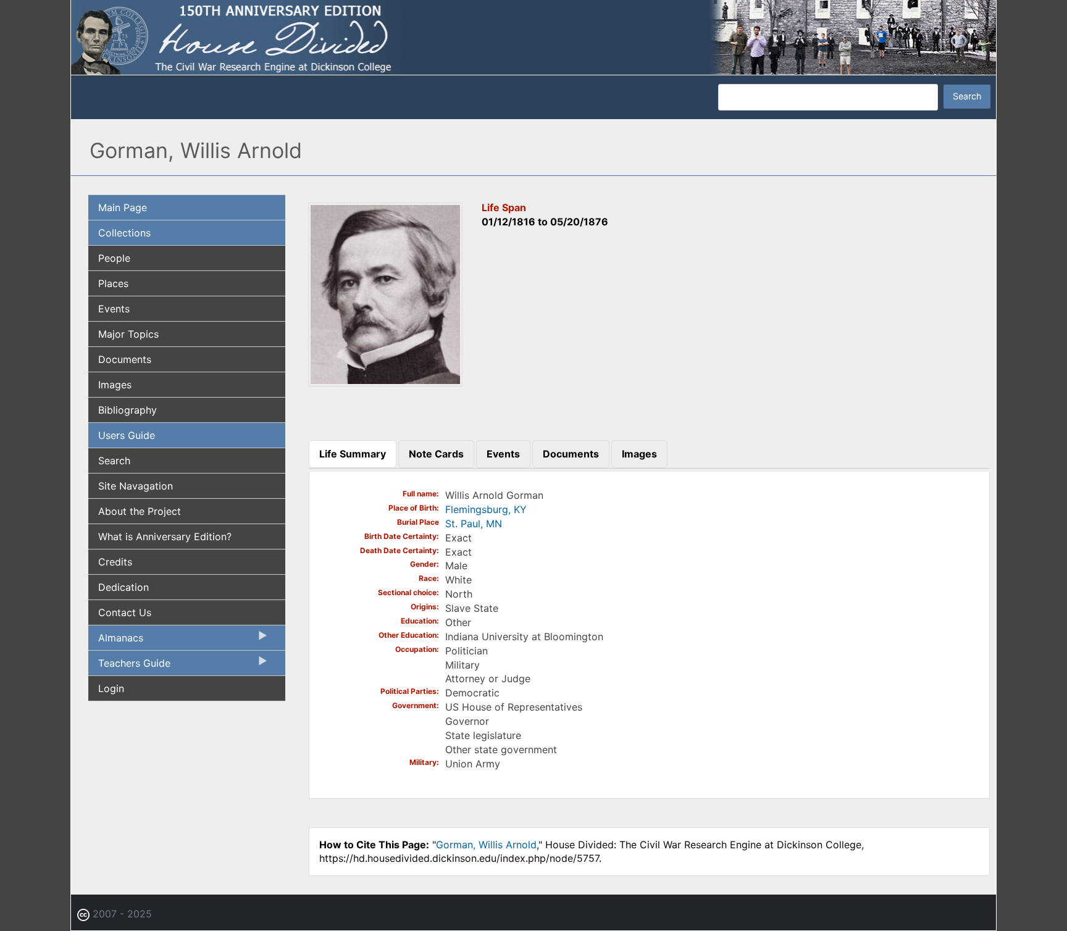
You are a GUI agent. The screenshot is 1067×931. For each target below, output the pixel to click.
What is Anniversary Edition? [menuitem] (165, 536)
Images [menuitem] (115, 384)
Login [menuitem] (111, 688)
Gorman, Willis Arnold (486, 844)
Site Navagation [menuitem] (135, 486)
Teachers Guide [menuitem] (129, 666)
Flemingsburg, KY (486, 509)
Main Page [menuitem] (122, 207)
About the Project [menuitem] (139, 511)
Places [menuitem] (113, 283)
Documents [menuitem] (124, 359)
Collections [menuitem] (124, 233)
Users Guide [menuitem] (126, 435)
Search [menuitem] (114, 460)
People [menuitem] (114, 258)
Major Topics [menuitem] (128, 334)
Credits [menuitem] (115, 562)
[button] (385, 382)
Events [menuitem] (114, 309)
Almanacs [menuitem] (115, 641)
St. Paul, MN (473, 523)
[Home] (533, 36)
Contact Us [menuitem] (124, 612)
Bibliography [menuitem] (127, 410)
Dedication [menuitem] (123, 587)
